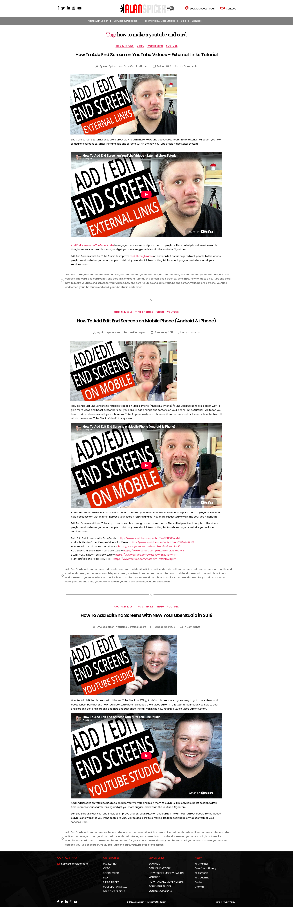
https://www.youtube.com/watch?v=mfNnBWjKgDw (144, 559)
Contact (197, 21)
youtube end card (153, 283)
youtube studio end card (94, 287)
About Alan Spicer (98, 21)
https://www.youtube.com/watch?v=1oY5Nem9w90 (149, 546)
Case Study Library (205, 868)
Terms (217, 902)
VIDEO (140, 45)
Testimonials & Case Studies (159, 21)
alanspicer (165, 832)
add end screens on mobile (121, 569)
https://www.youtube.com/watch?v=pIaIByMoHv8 (153, 550)
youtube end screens (203, 283)
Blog (183, 21)
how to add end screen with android (190, 573)
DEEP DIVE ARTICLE (114, 891)
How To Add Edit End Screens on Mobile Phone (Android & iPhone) (146, 321)
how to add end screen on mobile (147, 573)
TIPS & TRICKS (125, 45)
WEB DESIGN (155, 45)
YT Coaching (202, 877)
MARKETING (110, 863)
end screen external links (174, 278)
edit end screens (182, 569)
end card (81, 278)
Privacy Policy (229, 902)
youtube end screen (177, 283)
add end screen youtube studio (139, 274)
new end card (133, 283)
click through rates (141, 256)
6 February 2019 (164, 332)
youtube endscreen (158, 581)
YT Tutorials (201, 873)
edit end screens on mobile (210, 569)
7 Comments (192, 627)
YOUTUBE (171, 45)
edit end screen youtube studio (199, 274)
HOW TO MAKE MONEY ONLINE (166, 881)
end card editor (97, 278)
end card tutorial (134, 278)
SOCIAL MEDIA (123, 312)
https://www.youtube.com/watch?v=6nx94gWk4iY (146, 554)
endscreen (120, 573)
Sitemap (199, 887)
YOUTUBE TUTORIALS (115, 887)
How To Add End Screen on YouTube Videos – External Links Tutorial (146, 54)
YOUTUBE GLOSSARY (160, 891)
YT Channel (201, 863)
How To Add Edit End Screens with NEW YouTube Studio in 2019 (146, 615)
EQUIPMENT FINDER (160, 886)
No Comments (188, 66)
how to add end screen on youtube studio (179, 836)
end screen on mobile (99, 573)
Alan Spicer (146, 569)
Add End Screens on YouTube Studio (92, 245)
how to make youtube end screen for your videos (94, 283)
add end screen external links (101, 274)
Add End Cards (74, 274)
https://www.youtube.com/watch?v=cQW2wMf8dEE (162, 542)
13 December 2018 (164, 627)
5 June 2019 (164, 66)
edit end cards (162, 569)
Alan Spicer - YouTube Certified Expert (126, 66)
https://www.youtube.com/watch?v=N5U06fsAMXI (149, 538)
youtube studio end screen (126, 287)
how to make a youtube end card (211, 278)
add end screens (169, 274)
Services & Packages (125, 21)
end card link (115, 278)
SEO (105, 877)
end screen (152, 278)
